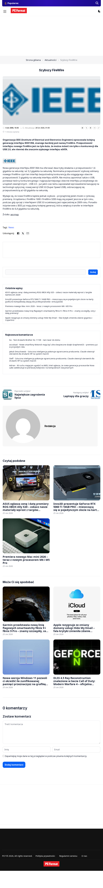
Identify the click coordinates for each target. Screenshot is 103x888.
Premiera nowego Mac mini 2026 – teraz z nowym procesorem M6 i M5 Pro (38, 306)
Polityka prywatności (45, 856)
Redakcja (50, 426)
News (11, 227)
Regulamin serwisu (68, 856)
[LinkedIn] (90, 128)
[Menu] (5, 11)
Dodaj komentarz (14, 764)
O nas (84, 856)
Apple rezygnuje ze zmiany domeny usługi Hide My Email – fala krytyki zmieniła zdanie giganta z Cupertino (48, 319)
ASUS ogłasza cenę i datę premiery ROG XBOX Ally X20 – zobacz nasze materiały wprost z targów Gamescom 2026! (48, 293)
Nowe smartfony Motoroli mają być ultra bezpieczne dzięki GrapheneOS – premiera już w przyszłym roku (53, 345)
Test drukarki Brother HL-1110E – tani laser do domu (36, 340)
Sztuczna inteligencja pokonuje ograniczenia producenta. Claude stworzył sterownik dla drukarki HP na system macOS (51, 352)
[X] (86, 128)
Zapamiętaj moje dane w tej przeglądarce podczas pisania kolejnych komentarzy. (46, 756)
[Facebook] (82, 128)
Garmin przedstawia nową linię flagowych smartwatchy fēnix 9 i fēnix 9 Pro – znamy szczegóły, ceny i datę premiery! (50, 312)
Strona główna (33, 60)
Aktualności (50, 60)
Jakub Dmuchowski (17, 351)
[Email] (94, 128)
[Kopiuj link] (98, 128)
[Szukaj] (97, 3)
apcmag (14, 214)
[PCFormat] (51, 864)
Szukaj (93, 272)
